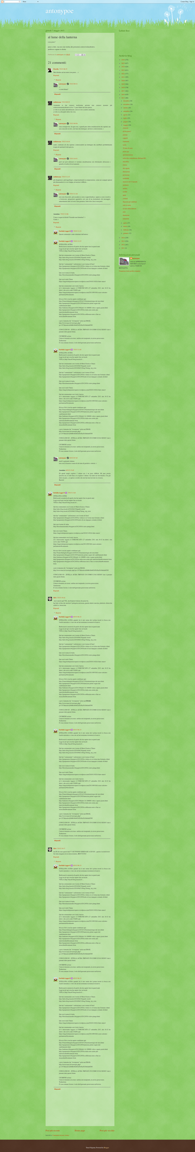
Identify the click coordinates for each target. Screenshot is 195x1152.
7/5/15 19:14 (61, 598)
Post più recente (53, 1130)
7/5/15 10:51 (74, 158)
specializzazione (128, 155)
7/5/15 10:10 (66, 141)
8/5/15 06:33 (77, 730)
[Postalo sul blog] (78, 55)
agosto (125, 115)
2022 (123, 74)
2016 (123, 94)
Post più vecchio (107, 1130)
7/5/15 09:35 (66, 102)
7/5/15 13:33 (77, 231)
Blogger (106, 1147)
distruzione (126, 172)
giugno (125, 122)
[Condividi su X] (80, 55)
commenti (126, 141)
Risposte (58, 80)
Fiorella (56, 69)
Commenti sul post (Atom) (60, 1135)
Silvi (54, 598)
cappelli (125, 138)
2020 (123, 80)
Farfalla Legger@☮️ (66, 231)
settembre (126, 111)
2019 (123, 84)
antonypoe (60, 10)
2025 (123, 63)
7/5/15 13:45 (77, 349)
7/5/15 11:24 (74, 194)
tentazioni (126, 219)
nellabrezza (57, 102)
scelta (124, 145)
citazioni (125, 128)
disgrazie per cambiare (130, 202)
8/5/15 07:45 (74, 458)
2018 (123, 87)
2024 (123, 67)
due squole (126, 168)
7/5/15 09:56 (74, 123)
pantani (125, 135)
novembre (126, 104)
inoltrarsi (126, 185)
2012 (123, 245)
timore (125, 165)
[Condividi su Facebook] (82, 55)
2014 (123, 238)
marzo (125, 226)
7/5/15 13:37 (77, 241)
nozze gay (126, 151)
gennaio (126, 233)
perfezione (126, 175)
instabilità (126, 178)
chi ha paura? (127, 131)
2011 (123, 248)
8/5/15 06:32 (77, 617)
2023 (123, 70)
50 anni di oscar (128, 148)
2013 (123, 241)
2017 (123, 91)
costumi (125, 198)
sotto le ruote (127, 205)
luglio (125, 118)
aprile (125, 223)
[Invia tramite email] (76, 55)
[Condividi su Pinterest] (84, 55)
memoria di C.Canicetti (130, 182)
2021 (123, 77)
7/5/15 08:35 (63, 69)
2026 (123, 60)
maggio (125, 125)
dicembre (126, 101)
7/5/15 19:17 (61, 848)
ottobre (125, 108)
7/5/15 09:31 (74, 84)
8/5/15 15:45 (70, 470)
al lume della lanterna (129, 208)
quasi (124, 195)
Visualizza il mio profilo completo (129, 271)
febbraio (126, 230)
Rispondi (56, 75)
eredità (125, 192)
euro (124, 212)
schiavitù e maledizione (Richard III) (134, 158)
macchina (126, 161)
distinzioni (126, 215)
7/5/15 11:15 (66, 177)
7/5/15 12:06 (64, 214)
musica (125, 188)
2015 (123, 98)
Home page (80, 1130)
